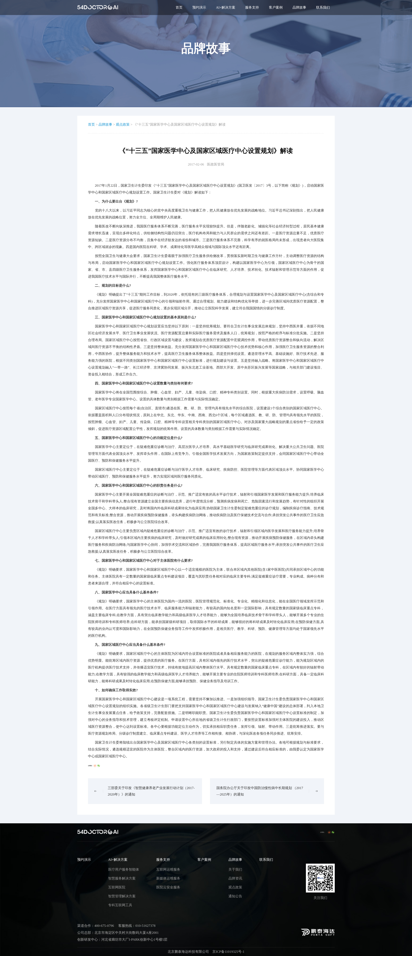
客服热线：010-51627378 (136, 926)
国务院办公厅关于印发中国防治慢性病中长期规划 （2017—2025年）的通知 (259, 791)
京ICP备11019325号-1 (228, 952)
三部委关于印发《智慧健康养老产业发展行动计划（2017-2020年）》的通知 (151, 791)
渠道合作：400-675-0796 (95, 926)
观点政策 (123, 124)
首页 (179, 7)
